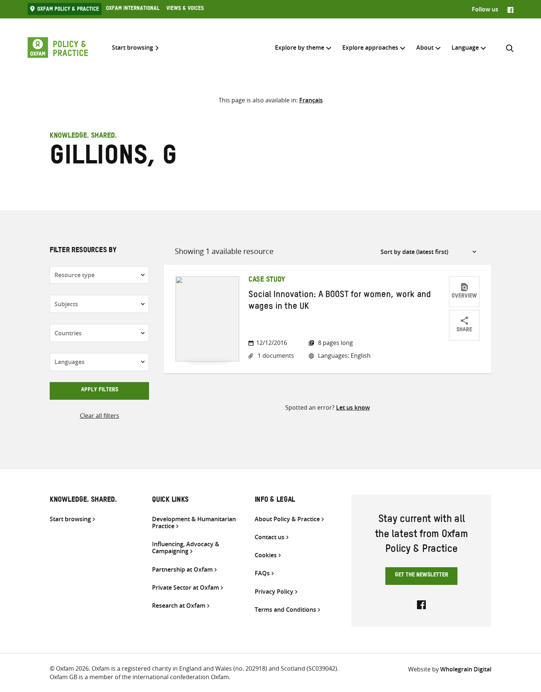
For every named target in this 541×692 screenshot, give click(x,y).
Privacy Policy (274, 591)
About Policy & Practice (287, 519)
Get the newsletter (421, 575)
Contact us (269, 537)
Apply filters (99, 390)
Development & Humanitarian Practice (194, 523)
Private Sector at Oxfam (185, 587)
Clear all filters (99, 416)
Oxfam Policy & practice (68, 9)
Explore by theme (299, 47)
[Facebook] (510, 9)
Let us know (353, 407)
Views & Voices (185, 9)
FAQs (262, 573)
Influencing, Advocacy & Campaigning (185, 548)
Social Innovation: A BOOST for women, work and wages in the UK (339, 302)
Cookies (266, 555)
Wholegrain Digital (465, 669)
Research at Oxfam (178, 605)
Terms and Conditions (285, 609)
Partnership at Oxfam (182, 569)
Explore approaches (370, 47)
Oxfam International (132, 9)
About (425, 47)
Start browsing (132, 47)
